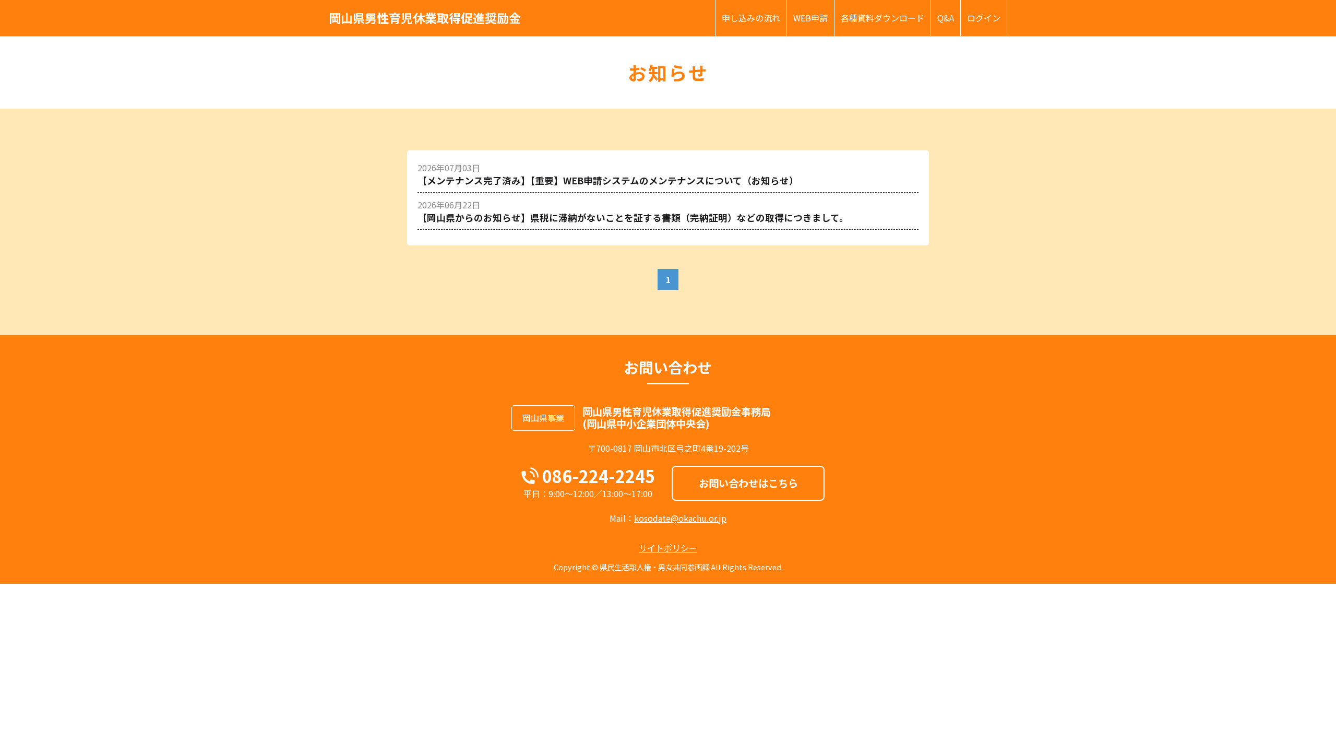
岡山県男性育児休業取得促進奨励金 (425, 18)
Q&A (945, 17)
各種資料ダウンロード (882, 17)
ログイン (983, 17)
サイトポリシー (668, 548)
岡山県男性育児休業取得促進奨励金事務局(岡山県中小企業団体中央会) (676, 417)
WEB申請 (810, 17)
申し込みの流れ (751, 17)
